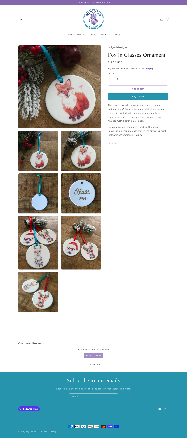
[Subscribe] (115, 396)
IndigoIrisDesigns (32, 432)
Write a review (93, 355)
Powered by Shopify (48, 432)
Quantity (112, 73)
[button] (21, 19)
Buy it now (138, 96)
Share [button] (114, 143)
